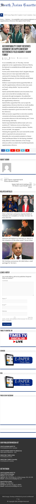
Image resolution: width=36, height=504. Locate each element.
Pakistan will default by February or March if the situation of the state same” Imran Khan (17, 239)
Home (2, 19)
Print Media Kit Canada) (7, 461)
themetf (31, 496)
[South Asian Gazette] (18, 4)
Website (4, 311)
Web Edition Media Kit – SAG (8, 452)
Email (4, 305)
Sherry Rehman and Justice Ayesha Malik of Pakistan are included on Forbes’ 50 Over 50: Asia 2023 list (17, 216)
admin (5, 58)
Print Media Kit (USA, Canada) (8, 448)
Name (4, 298)
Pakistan (7, 19)
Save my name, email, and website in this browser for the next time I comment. (17, 319)
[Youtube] (19, 499)
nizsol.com (26, 496)
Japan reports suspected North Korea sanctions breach (13, 180)
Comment (5, 280)
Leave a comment (23, 58)
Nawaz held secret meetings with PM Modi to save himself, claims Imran (22, 185)
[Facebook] (17, 499)
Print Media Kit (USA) (6, 456)
